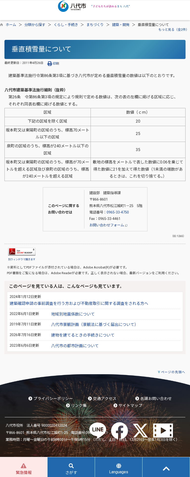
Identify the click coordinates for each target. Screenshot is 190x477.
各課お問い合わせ (155, 399)
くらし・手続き (66, 25)
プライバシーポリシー (52, 399)
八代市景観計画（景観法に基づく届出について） (94, 324)
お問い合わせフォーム (107, 225)
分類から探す (34, 25)
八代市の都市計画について (75, 346)
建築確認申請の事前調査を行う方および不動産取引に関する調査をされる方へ (79, 303)
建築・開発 (120, 25)
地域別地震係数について (73, 314)
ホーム (11, 25)
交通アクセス (104, 399)
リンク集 (78, 405)
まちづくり (95, 25)
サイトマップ (130, 405)
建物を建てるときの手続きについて (83, 335)
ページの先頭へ (173, 372)
